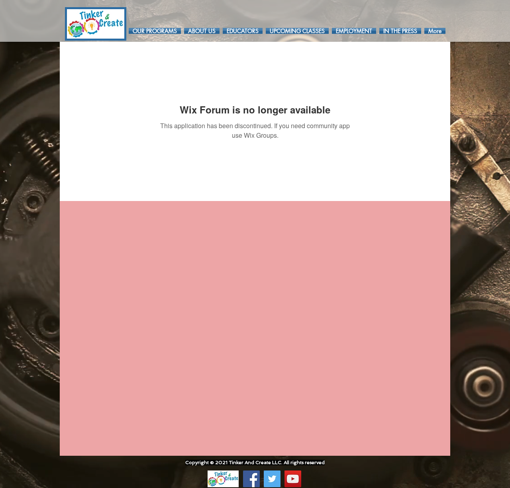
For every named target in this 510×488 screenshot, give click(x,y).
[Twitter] (272, 478)
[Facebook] (251, 478)
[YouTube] (292, 478)
